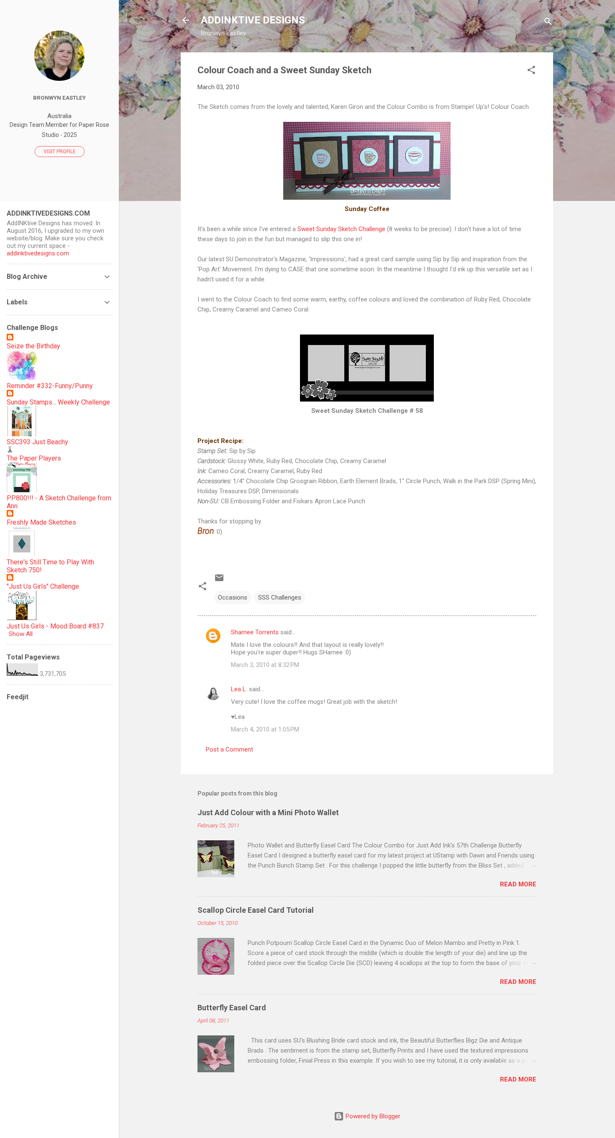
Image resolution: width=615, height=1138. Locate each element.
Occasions (232, 597)
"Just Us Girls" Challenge (43, 586)
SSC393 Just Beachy (37, 442)
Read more (518, 884)
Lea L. (239, 689)
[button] (531, 71)
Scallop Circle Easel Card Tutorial (255, 910)
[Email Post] (219, 580)
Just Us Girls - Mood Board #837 (55, 626)
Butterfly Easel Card (231, 1007)
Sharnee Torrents (255, 632)
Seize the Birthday (33, 346)
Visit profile (60, 151)
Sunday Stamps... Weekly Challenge (58, 402)
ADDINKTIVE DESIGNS (253, 20)
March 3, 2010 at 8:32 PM (265, 665)
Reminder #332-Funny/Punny (50, 386)
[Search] (548, 23)
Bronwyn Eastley (59, 97)
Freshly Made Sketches (41, 522)
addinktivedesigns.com (38, 253)
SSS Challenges (279, 597)
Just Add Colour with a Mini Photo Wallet (268, 812)
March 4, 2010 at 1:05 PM (265, 729)
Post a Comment (229, 749)
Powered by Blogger (372, 1116)
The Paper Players (34, 458)
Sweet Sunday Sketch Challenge (341, 229)
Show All (21, 634)
